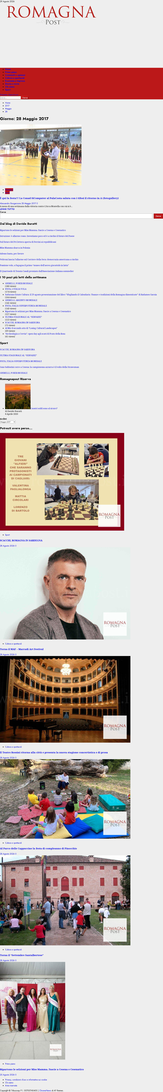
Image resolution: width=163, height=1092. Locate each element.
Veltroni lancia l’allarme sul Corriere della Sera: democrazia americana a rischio (39, 259)
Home (8, 69)
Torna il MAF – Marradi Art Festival (22, 649)
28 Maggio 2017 (29, 203)
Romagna (9, 189)
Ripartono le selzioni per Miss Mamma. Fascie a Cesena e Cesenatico (33, 230)
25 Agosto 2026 (7, 1074)
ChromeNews (45, 1090)
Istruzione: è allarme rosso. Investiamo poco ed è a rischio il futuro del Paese (37, 236)
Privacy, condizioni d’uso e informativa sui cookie (26, 1079)
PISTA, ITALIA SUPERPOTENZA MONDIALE (26, 305)
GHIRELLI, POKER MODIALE (19, 283)
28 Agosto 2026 (7, 545)
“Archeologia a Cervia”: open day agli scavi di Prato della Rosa (35, 333)
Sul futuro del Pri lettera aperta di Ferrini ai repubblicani (28, 242)
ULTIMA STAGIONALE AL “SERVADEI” (23, 317)
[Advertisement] (81, 48)
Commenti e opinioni (15, 75)
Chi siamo (10, 86)
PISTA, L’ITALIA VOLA (15, 289)
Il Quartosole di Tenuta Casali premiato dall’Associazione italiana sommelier (37, 271)
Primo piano (11, 72)
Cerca (3, 212)
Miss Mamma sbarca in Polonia (15, 247)
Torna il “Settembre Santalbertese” (22, 955)
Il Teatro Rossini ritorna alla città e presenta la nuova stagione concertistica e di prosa (54, 752)
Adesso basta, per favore (12, 253)
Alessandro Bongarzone (11, 203)
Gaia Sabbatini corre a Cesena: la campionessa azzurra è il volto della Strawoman (39, 367)
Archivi (3, 418)
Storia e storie (12, 83)
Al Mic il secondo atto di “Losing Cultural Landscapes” (31, 328)
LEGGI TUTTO (7, 209)
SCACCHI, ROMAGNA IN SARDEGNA (22, 322)
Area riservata (11, 1085)
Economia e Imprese (15, 80)
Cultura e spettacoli (14, 78)
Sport (8, 89)
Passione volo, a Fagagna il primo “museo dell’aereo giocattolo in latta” (34, 265)
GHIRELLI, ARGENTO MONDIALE (21, 300)
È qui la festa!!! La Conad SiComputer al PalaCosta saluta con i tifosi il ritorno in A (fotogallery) (59, 198)
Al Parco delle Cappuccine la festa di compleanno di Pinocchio (38, 848)
